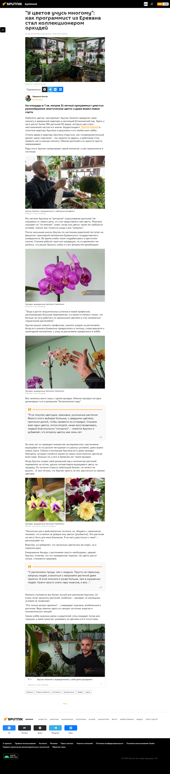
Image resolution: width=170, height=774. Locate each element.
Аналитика (103, 719)
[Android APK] (11, 757)
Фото (114, 719)
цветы (88, 692)
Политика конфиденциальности (109, 743)
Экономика (67, 719)
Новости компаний (84, 743)
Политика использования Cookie (140, 743)
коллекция (56, 692)
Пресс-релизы (67, 743)
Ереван (80, 692)
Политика (81, 719)
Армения (29, 692)
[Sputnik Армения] (13, 6)
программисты (68, 692)
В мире (92, 719)
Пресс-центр (152, 719)
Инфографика (127, 719)
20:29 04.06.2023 (33, 34)
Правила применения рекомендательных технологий (26, 747)
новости (42, 719)
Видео (140, 719)
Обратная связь (59, 747)
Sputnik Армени (90, 127)
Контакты (43, 743)
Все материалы (38, 100)
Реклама (54, 743)
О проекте (7, 743)
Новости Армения (42, 692)
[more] (100, 437)
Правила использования (25, 743)
